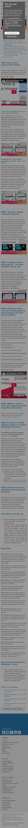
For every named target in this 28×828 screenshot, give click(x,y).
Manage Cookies (12, 36)
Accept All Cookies (12, 33)
